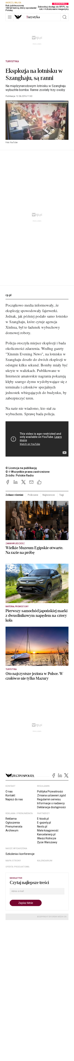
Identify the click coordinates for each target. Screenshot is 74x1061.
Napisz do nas (14, 799)
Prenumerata (14, 826)
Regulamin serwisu (49, 799)
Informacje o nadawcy (51, 803)
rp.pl (8, 295)
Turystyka (12, 61)
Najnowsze (48, 495)
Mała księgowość (47, 830)
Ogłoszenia (13, 822)
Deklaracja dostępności (51, 807)
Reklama (11, 818)
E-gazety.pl (44, 822)
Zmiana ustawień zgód (51, 795)
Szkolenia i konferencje (20, 853)
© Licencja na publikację (21, 468)
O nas (9, 791)
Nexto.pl (42, 826)
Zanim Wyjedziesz (15, 543)
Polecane (33, 495)
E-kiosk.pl (43, 818)
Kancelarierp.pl (46, 834)
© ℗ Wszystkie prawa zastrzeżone (28, 471)
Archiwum (12, 830)
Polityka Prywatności (50, 791)
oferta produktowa (17, 866)
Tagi (61, 495)
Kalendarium (44, 860)
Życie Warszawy (47, 842)
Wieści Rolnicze (46, 838)
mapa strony (13, 860)
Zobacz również (14, 495)
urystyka (33, 17)
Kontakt (10, 795)
